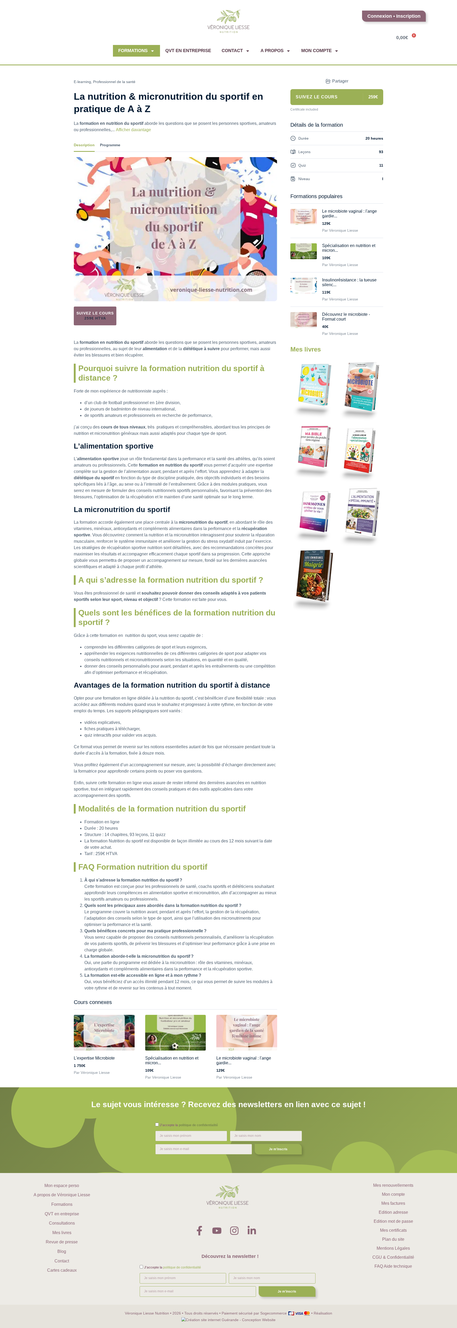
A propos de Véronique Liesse (62, 1195)
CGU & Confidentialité (393, 1257)
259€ (95, 318)
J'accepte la (189, 1125)
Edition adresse (393, 1212)
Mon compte (316, 50)
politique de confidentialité (198, 1125)
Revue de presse (62, 1242)
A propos (272, 50)
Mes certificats (393, 1230)
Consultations (62, 1223)
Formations (133, 50)
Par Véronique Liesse (92, 1072)
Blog (61, 1251)
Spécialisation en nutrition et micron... (171, 1060)
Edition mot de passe (393, 1221)
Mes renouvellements (393, 1185)
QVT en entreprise (188, 50)
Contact (232, 50)
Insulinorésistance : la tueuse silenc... (349, 282)
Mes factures (393, 1203)
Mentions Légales (393, 1248)
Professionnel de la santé (114, 82)
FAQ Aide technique (393, 1266)
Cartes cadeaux (62, 1270)
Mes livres (61, 1232)
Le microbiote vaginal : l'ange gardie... (243, 1060)
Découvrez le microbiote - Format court (346, 316)
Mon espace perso (61, 1185)
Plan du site (393, 1239)
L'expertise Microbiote (94, 1058)
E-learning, (83, 82)
